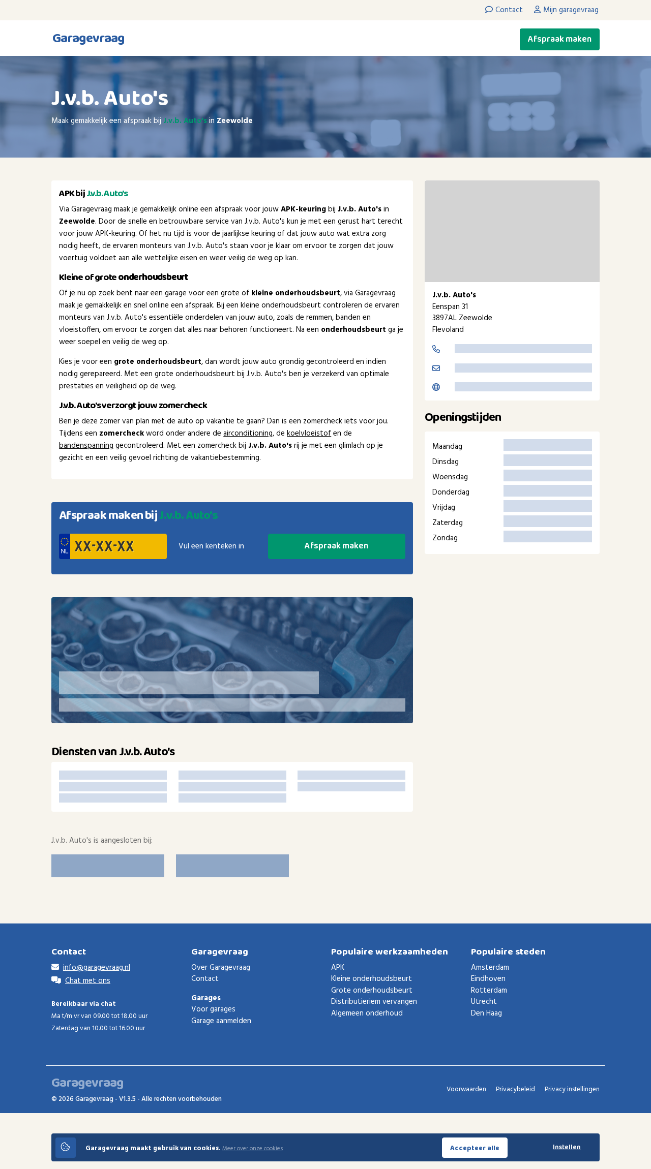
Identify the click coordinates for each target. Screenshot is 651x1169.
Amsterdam (490, 968)
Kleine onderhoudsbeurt (371, 979)
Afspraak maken (559, 39)
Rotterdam (489, 991)
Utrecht (484, 1002)
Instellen (567, 1147)
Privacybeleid (515, 1089)
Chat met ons (87, 981)
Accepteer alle (474, 1148)
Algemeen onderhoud (367, 1013)
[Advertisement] (512, 647)
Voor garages (213, 1009)
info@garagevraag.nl (96, 968)
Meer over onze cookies (252, 1148)
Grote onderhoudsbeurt (371, 991)
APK (337, 968)
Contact (205, 979)
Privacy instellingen (572, 1089)
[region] (512, 231)
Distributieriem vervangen (374, 1002)
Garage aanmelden (221, 1021)
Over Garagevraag (220, 968)
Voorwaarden (466, 1089)
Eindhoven (488, 979)
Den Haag (486, 1013)
